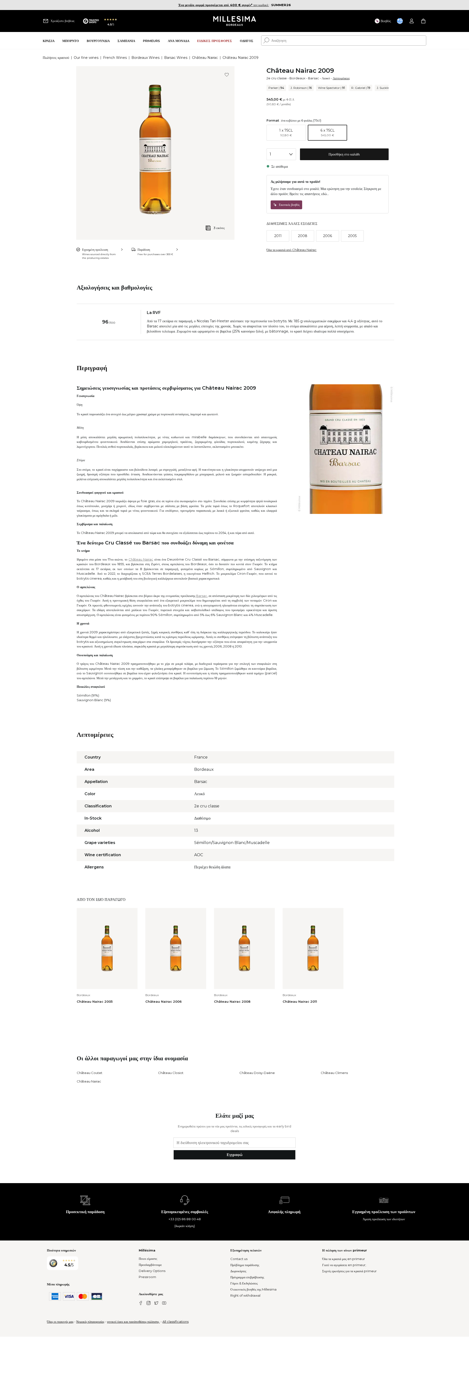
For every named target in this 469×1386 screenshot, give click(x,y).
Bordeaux (297, 78)
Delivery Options (152, 1271)
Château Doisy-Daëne (257, 1073)
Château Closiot (170, 1073)
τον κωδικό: (223, 5)
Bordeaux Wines (145, 57)
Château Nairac (205, 57)
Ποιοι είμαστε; (148, 1259)
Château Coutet (89, 1073)
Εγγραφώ (235, 1154)
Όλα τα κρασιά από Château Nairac (291, 250)
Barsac (313, 78)
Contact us (238, 1259)
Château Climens (334, 1073)
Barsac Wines (175, 57)
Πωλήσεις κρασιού (56, 57)
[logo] (234, 21)
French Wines (115, 57)
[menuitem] (48, 41)
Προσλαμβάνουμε (150, 1265)
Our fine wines (86, 57)
